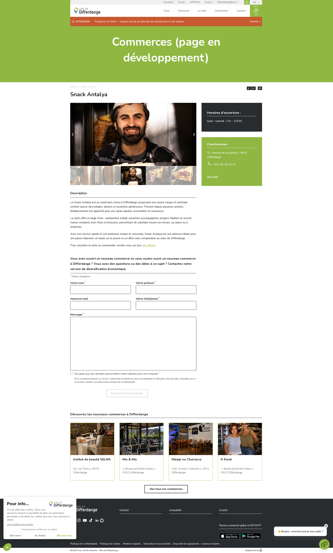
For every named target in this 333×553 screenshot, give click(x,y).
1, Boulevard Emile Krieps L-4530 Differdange (139, 470)
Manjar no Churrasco (187, 459)
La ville (202, 11)
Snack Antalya (89, 87)
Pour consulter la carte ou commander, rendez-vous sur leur (113, 245)
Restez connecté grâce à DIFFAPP (240, 525)
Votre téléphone (148, 299)
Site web (212, 177)
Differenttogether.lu (227, 2)
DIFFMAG (195, 2)
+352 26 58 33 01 (224, 164)
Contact (241, 11)
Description (78, 193)
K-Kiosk (226, 459)
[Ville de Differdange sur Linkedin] (97, 520)
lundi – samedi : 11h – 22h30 (224, 121)
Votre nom (78, 283)
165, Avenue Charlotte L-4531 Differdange (191, 470)
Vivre (166, 11)
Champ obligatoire (80, 276)
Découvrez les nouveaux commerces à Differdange (109, 414)
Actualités (168, 2)
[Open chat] (324, 544)
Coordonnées (217, 145)
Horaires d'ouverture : (224, 113)
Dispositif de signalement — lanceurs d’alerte (196, 543)
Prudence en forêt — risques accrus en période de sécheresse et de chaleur (139, 21)
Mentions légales (132, 543)
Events (181, 2)
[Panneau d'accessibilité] (247, 2)
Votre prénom (146, 283)
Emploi (208, 2)
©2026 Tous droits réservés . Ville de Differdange (94, 550)
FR (255, 2)
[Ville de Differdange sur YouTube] (84, 520)
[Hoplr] (101, 520)
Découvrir (183, 11)
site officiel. (149, 245)
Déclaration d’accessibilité (156, 543)
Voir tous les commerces (166, 489)
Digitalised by (252, 550)
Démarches (221, 11)
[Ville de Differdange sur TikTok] (90, 520)
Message (77, 314)
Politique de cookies (110, 543)
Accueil (74, 87)
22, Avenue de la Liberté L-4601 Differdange (227, 155)
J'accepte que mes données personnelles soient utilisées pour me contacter (117, 373)
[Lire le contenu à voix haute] (260, 88)
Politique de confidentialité (83, 543)
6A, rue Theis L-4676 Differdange (86, 470)
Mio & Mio (129, 459)
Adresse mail (79, 299)
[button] (194, 134)
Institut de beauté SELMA (92, 459)
